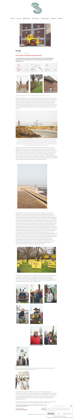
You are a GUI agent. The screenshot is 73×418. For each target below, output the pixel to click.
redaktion (27, 53)
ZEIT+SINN (19, 18)
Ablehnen (58, 413)
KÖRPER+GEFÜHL (26, 18)
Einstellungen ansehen (67, 413)
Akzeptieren (51, 413)
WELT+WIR (12, 18)
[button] (71, 405)
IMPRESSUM (53, 18)
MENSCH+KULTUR (35, 18)
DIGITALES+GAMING (45, 18)
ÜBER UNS (60, 18)
